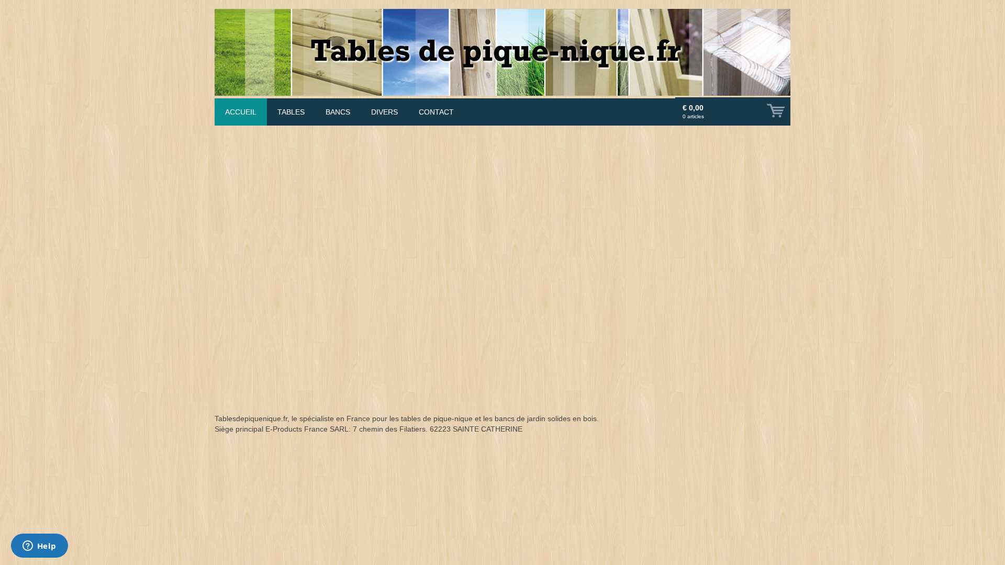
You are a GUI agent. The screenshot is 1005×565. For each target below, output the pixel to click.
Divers (384, 112)
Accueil (240, 112)
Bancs (338, 112)
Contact (436, 112)
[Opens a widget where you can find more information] (39, 547)
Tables (291, 112)
